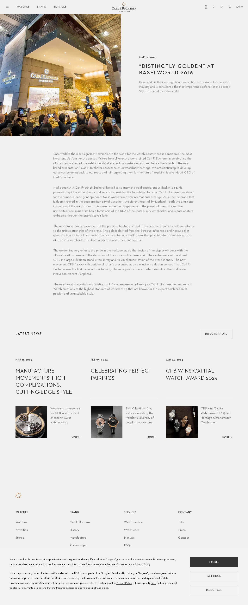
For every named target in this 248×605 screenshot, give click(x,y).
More (75, 437)
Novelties (22, 530)
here (37, 564)
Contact (183, 537)
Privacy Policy (142, 564)
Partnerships (78, 545)
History (74, 530)
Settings (214, 576)
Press (182, 530)
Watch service (133, 522)
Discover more (216, 334)
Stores (20, 537)
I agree (214, 562)
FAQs (127, 545)
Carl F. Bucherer (80, 522)
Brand (41, 7)
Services (60, 7)
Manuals (129, 537)
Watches (23, 7)
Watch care (131, 530)
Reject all (214, 590)
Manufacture (78, 537)
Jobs (181, 522)
